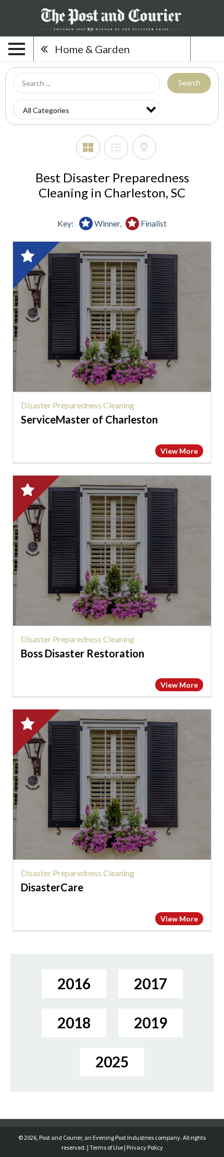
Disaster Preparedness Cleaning (77, 405)
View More (179, 450)
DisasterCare (52, 887)
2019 (150, 1022)
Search (189, 82)
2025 (112, 1062)
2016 (74, 983)
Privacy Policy (145, 1147)
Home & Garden (92, 49)
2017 (150, 983)
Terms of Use (106, 1147)
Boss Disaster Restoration (82, 653)
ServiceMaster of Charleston (89, 419)
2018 (74, 1022)
